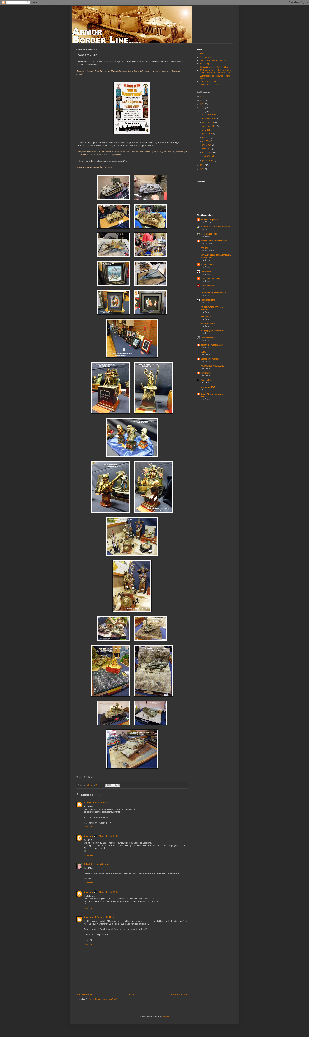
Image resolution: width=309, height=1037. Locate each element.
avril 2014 (206, 145)
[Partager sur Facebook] (115, 785)
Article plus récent (85, 994)
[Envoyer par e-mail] (106, 785)
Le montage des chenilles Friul (213, 60)
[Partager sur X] (112, 785)
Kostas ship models (210, 359)
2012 (202, 169)
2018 (202, 96)
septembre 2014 (209, 126)
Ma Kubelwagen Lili (209, 220)
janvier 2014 (208, 160)
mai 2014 (206, 141)
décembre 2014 (209, 115)
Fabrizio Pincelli (208, 338)
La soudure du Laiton (209, 85)
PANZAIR (205, 248)
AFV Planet (206, 316)
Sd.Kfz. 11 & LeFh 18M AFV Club (214, 67)
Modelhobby (206, 380)
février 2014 (207, 152)
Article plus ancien (179, 994)
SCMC (203, 352)
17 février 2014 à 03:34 (108, 836)
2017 (202, 100)
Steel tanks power (209, 234)
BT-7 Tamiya (205, 63)
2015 (202, 108)
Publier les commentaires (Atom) (103, 999)
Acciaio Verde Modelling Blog (214, 241)
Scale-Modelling (208, 300)
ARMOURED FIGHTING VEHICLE (215, 227)
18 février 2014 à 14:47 (101, 864)
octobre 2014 (208, 122)
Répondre (88, 827)
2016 (202, 104)
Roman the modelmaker (212, 345)
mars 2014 (207, 149)
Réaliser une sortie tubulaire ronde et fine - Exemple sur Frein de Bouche (216, 71)
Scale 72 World (207, 265)
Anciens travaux (207, 57)
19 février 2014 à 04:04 (108, 892)
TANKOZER (206, 373)
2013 (202, 165)
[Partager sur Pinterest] (118, 785)
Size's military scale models (213, 293)
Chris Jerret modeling (210, 279)
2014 (202, 111)
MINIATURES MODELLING (212, 366)
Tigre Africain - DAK (208, 81)
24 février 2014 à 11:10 (104, 917)
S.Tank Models (207, 286)
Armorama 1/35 (208, 387)
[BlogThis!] (109, 785)
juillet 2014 (207, 134)
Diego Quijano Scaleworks (213, 331)
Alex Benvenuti (208, 323)
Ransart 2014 (208, 156)
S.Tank (87, 864)
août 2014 (207, 130)
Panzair (87, 803)
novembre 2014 (209, 119)
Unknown (88, 836)
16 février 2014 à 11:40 (102, 803)
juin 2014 (206, 137)
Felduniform (206, 272)
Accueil (132, 994)
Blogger (166, 1016)
